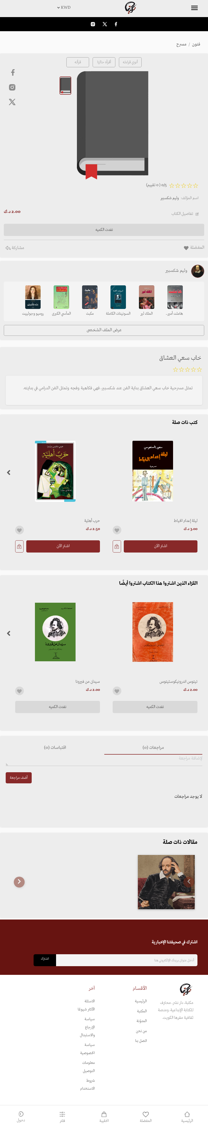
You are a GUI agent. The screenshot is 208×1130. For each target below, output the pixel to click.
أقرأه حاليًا (104, 62)
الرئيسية (141, 1001)
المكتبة (142, 1011)
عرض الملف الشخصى (104, 330)
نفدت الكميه (155, 707)
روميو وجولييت (33, 314)
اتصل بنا (141, 1041)
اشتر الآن (160, 546)
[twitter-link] (105, 24)
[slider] (187, 370)
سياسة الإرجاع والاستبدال (87, 1027)
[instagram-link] (93, 24)
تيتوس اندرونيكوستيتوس (178, 682)
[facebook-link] (116, 24)
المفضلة (146, 1121)
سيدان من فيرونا (88, 682)
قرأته (77, 62)
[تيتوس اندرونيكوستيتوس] (152, 632)
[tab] (153, 748)
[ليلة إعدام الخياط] (152, 471)
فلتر (62, 1121)
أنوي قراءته (130, 62)
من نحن (141, 1031)
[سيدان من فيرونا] (55, 632)
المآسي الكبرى (61, 314)
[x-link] (12, 102)
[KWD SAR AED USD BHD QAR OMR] (104, 7)
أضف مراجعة (19, 778)
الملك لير (147, 314)
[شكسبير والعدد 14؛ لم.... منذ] (166, 882)
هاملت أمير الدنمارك (175, 314)
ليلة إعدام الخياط (185, 521)
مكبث (90, 314)
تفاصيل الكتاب (182, 214)
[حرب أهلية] (55, 471)
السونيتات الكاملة (118, 314)
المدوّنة (141, 1021)
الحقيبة (104, 1121)
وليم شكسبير (170, 198)
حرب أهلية (92, 521)
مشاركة (17, 248)
